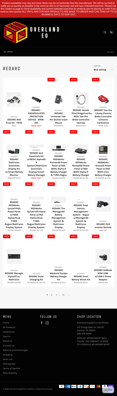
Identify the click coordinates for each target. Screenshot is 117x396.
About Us (7, 341)
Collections (8, 331)
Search (6, 336)
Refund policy (10, 373)
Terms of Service (11, 368)
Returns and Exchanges (15, 350)
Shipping (7, 354)
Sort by (97, 66)
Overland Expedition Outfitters (22, 389)
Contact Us (8, 345)
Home (6, 322)
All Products (9, 327)
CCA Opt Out (9, 363)
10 (63, 294)
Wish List (7, 359)
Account (110, 52)
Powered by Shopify (44, 389)
